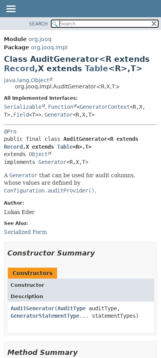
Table (96, 68)
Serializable (22, 107)
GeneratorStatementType (45, 316)
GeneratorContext (105, 107)
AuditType (71, 308)
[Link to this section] (100, 253)
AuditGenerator (32, 308)
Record (19, 68)
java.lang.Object (26, 80)
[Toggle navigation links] (10, 9)
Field (21, 115)
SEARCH (38, 24)
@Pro (10, 131)
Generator (59, 115)
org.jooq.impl (49, 47)
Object (38, 154)
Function (60, 107)
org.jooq (40, 39)
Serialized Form (25, 232)
